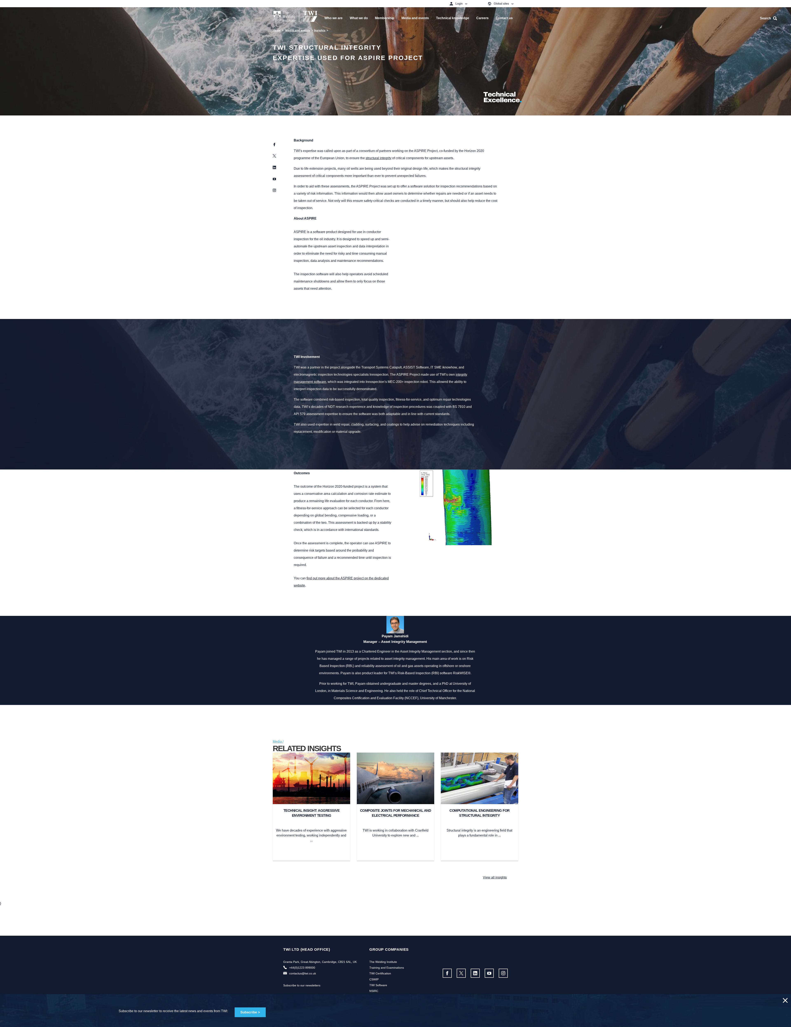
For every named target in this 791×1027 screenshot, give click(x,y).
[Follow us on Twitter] (461, 973)
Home (277, 30)
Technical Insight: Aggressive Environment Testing (311, 813)
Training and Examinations (386, 967)
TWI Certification (380, 973)
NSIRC (373, 991)
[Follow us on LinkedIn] (475, 973)
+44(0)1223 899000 (302, 967)
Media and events (297, 30)
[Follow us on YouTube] (489, 973)
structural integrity (378, 158)
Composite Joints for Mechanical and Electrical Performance (395, 813)
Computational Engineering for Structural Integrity (479, 813)
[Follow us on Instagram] (503, 973)
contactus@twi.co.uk (302, 973)
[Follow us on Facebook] (447, 973)
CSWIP (374, 979)
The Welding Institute (383, 961)
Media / (278, 741)
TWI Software (378, 985)
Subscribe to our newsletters (301, 985)
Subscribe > (250, 1012)
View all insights (495, 877)
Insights (319, 30)
